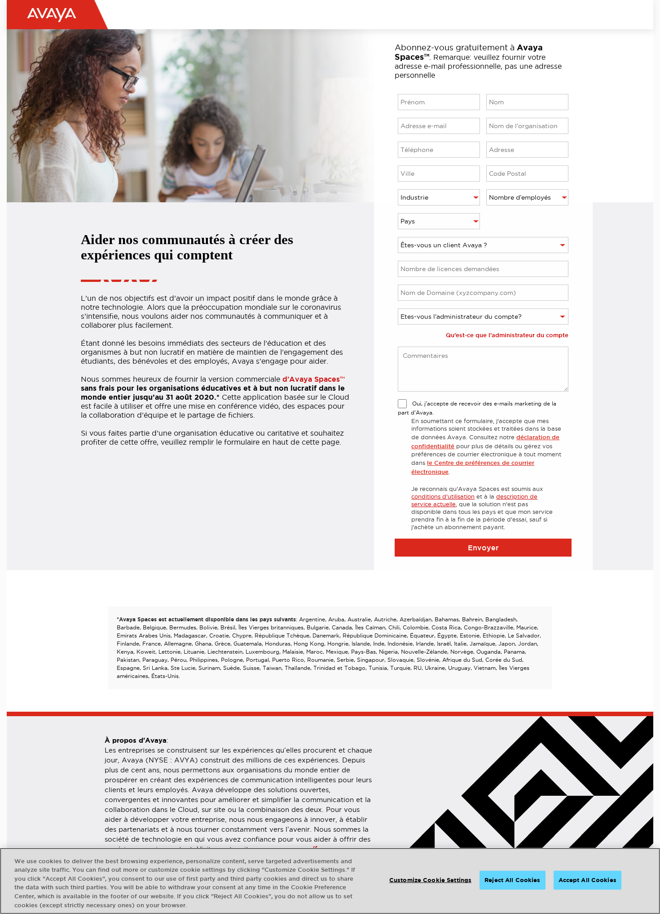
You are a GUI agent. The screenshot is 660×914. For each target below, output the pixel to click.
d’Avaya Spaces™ (313, 379)
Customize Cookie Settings (430, 880)
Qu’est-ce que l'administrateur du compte (507, 335)
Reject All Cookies (512, 880)
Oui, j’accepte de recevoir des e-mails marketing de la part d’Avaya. (477, 408)
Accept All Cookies (587, 880)
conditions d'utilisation (443, 496)
